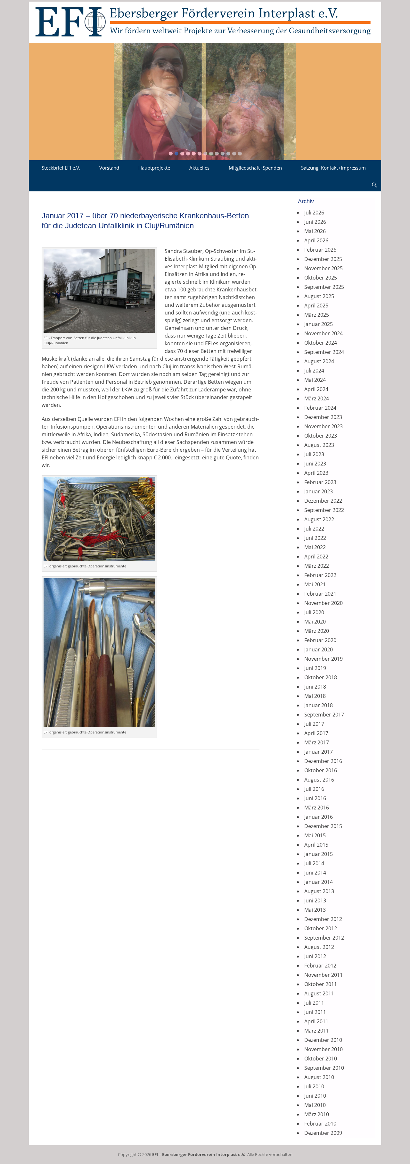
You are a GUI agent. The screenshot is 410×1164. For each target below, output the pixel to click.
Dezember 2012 (323, 919)
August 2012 (319, 946)
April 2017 (316, 733)
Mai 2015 (315, 835)
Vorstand (109, 167)
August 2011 (319, 993)
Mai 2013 (315, 909)
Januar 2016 (318, 816)
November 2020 (323, 603)
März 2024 (316, 398)
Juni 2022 (315, 537)
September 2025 (324, 286)
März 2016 (316, 807)
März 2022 (316, 565)
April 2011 (316, 1021)
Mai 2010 (315, 1105)
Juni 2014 (315, 872)
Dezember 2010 (323, 1039)
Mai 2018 (315, 695)
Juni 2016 (315, 798)
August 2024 (319, 361)
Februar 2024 (320, 407)
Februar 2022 (320, 575)
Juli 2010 (314, 1086)
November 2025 (323, 268)
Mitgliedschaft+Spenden (255, 167)
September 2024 (324, 352)
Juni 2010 (315, 1095)
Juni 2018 (315, 686)
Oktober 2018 (320, 677)
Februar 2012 (320, 965)
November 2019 (323, 658)
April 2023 (316, 472)
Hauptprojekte (154, 167)
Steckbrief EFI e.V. (61, 167)
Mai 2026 (315, 231)
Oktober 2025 (320, 277)
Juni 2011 (315, 1012)
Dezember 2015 (323, 826)
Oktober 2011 (320, 984)
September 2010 (324, 1067)
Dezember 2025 (323, 259)
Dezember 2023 (323, 417)
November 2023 (323, 426)
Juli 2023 (314, 454)
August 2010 (319, 1077)
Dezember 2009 (323, 1132)
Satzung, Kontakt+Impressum (333, 167)
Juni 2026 (315, 221)
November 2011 (323, 974)
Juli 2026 (314, 212)
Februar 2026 (320, 249)
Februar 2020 (320, 640)
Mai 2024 (315, 379)
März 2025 (316, 314)
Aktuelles (199, 167)
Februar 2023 (320, 482)
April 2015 (316, 844)
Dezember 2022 (323, 500)
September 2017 (324, 714)
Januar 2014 (318, 881)
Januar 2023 (318, 491)
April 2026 (316, 240)
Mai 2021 (315, 584)
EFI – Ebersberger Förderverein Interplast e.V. (198, 1154)
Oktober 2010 (320, 1058)
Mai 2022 (315, 547)
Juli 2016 (314, 788)
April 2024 (316, 389)
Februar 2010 (320, 1123)
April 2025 (316, 305)
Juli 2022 (314, 528)
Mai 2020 (315, 621)
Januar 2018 (318, 705)
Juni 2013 (315, 900)
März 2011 (316, 1030)
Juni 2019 (315, 668)
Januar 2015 (318, 854)
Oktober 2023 (320, 435)
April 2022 (316, 556)
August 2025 (319, 296)
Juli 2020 (314, 612)
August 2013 (319, 891)
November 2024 (323, 333)
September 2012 (324, 937)
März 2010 (316, 1114)
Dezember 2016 (323, 761)
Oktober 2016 (320, 770)
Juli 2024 (314, 370)
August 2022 (319, 519)
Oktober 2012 (320, 928)
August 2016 (319, 779)
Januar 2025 (318, 324)
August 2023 (319, 444)
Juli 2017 (314, 723)
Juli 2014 (314, 863)
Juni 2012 (315, 956)
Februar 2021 (320, 593)
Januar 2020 (318, 649)
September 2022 (324, 510)
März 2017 (316, 742)
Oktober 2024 (320, 342)
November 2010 (323, 1049)
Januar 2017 (318, 751)
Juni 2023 (315, 463)
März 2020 (316, 630)
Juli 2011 (314, 1002)
